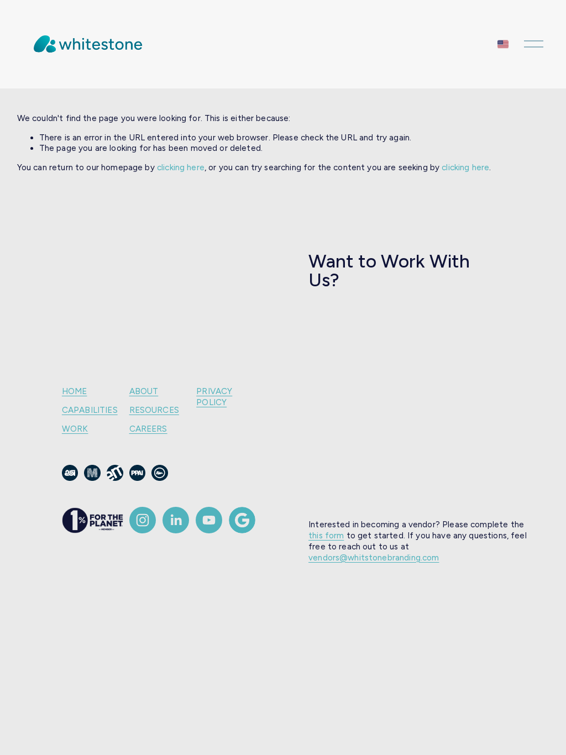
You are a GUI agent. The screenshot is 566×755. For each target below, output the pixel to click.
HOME (74, 391)
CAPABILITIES (90, 410)
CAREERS (148, 429)
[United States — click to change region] (503, 44)
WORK (75, 429)
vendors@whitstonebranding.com (373, 558)
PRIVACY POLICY (214, 396)
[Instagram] (142, 520)
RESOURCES (154, 410)
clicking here (181, 167)
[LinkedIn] (176, 520)
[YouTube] (209, 520)
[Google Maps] (242, 520)
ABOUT (144, 391)
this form (326, 536)
